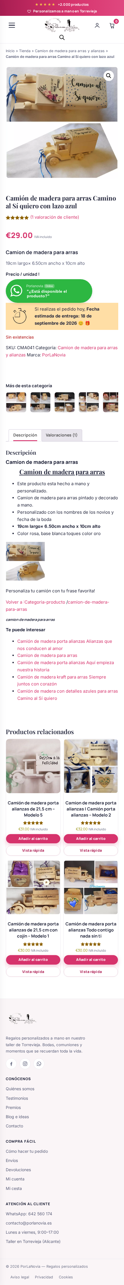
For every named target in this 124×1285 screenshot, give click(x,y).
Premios (13, 1107)
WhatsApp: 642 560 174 (29, 1213)
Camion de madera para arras (47, 655)
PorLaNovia (53, 355)
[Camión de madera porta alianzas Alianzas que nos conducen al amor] (64, 402)
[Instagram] (25, 1063)
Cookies (66, 1277)
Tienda (25, 51)
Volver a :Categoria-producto (35, 602)
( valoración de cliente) (54, 217)
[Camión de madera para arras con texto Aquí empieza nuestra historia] (16, 402)
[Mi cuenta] (97, 25)
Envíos (12, 1160)
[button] (109, 76)
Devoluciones (18, 1169)
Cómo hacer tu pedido (27, 1151)
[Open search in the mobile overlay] (62, 37)
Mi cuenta (15, 1178)
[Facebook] (11, 1063)
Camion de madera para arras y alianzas (70, 51)
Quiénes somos (20, 1088)
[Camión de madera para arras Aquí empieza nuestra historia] (40, 402)
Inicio (10, 51)
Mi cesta (14, 1188)
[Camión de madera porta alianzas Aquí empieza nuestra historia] (88, 402)
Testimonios (17, 1098)
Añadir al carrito (33, 838)
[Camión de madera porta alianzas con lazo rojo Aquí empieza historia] (113, 402)
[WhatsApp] (38, 1063)
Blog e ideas (17, 1116)
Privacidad (44, 1277)
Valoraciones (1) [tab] (62, 435)
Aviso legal (19, 1277)
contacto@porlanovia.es (29, 1222)
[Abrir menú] (12, 25)
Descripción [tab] (25, 435)
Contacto (14, 1125)
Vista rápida (33, 850)
